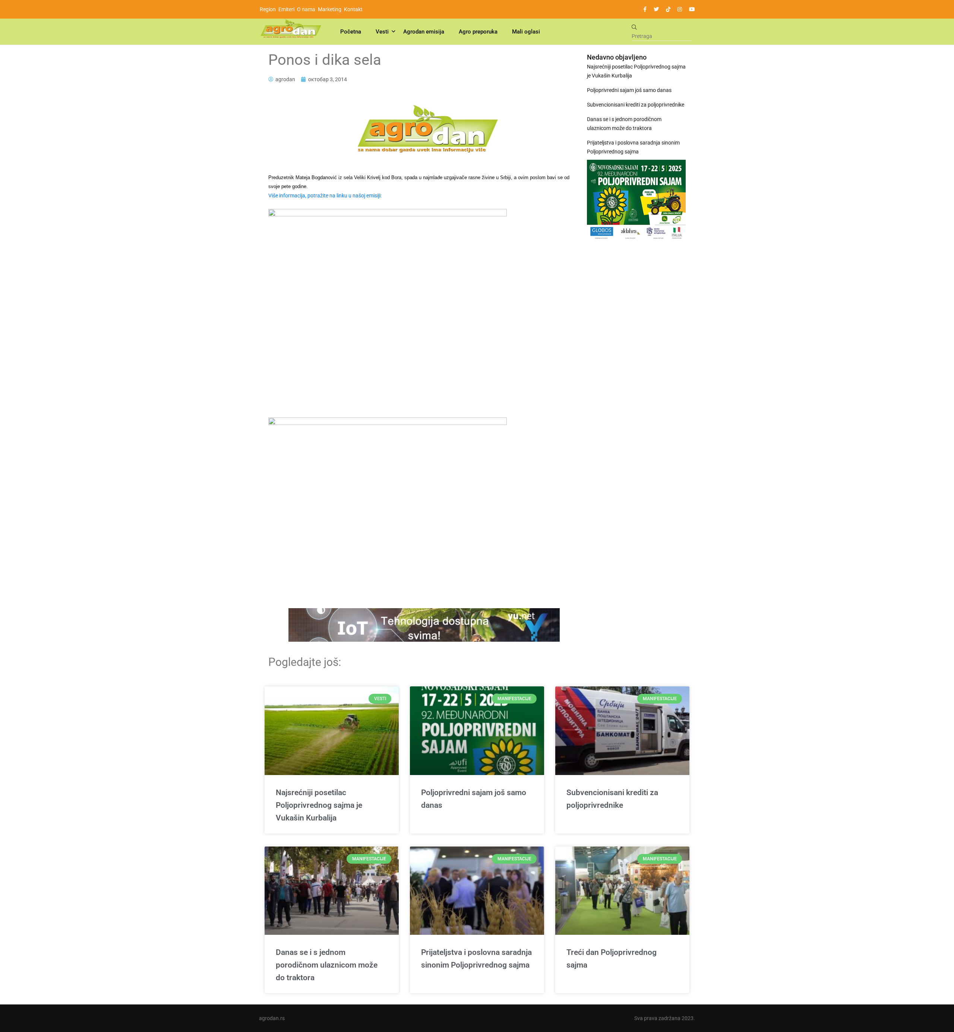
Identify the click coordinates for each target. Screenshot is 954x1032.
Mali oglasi (526, 31)
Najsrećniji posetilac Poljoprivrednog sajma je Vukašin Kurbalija (636, 71)
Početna (350, 31)
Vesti (382, 31)
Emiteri (286, 9)
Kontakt (353, 9)
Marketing (329, 9)
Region (268, 9)
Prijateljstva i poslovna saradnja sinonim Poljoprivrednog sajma (633, 147)
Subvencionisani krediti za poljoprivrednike (635, 105)
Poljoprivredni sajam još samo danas (629, 90)
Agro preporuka (478, 31)
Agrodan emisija (423, 31)
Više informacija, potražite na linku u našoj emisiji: (325, 196)
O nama (306, 9)
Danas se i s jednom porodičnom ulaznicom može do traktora (624, 123)
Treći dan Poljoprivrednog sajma (611, 958)
